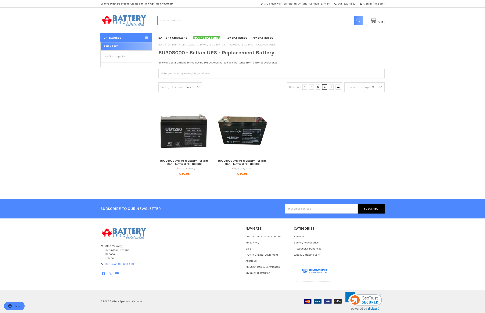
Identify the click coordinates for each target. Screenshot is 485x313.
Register (379, 3)
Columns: (295, 87)
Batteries (299, 236)
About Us (251, 260)
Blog (248, 248)
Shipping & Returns (258, 273)
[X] (110, 273)
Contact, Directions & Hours (263, 236)
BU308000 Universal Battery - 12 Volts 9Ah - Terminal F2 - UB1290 (242, 162)
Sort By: (165, 87)
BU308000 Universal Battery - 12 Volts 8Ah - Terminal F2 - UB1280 (184, 162)
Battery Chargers (172, 37)
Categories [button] (112, 37)
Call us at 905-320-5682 (120, 264)
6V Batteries (263, 37)
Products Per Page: (358, 87)
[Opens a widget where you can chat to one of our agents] (14, 306)
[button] (364, 301)
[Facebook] (103, 273)
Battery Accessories (306, 242)
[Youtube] (117, 273)
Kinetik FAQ (252, 242)
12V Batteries (236, 37)
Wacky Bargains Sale (307, 254)
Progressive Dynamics (308, 248)
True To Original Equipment (262, 254)
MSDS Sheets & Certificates (263, 266)
